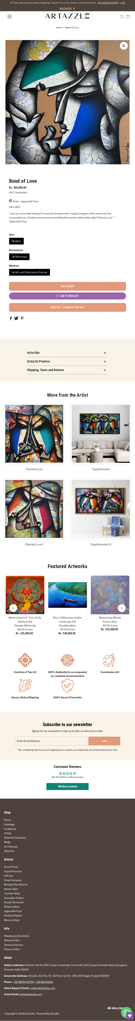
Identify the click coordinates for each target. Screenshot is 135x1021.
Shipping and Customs (16, 935)
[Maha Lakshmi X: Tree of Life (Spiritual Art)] (25, 595)
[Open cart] (128, 16)
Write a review (67, 786)
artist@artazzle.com (31, 994)
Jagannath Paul (12, 911)
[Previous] (13, 608)
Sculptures (10, 828)
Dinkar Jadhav (12, 906)
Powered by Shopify (47, 1013)
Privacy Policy (12, 949)
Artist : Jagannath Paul (25, 201)
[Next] (122, 608)
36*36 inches (19, 256)
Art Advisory (11, 846)
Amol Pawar (11, 866)
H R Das (8, 875)
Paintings (9, 824)
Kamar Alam (11, 888)
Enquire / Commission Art (67, 307)
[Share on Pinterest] (22, 319)
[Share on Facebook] (11, 319)
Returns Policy (12, 940)
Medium (16, 241)
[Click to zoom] (124, 46)
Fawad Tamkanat (14, 902)
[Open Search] (121, 16)
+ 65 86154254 (44, 981)
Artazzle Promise (38, 361)
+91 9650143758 (107, 2)
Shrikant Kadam (13, 915)
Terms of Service (13, 944)
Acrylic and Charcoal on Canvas (29, 272)
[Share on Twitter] (16, 319)
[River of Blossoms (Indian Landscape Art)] (67, 595)
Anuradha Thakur (14, 897)
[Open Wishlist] (129, 1015)
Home (59, 27)
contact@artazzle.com (42, 988)
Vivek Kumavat (13, 880)
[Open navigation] (20, 16)
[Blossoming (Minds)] (110, 595)
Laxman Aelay (12, 893)
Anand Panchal (12, 871)
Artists (7, 833)
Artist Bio (33, 353)
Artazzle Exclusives (15, 837)
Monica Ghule (12, 920)
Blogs (7, 841)
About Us (9, 850)
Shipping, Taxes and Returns (45, 370)
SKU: (12, 206)
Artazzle (30, 1013)
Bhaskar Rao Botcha (15, 884)
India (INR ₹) (118, 1008)
